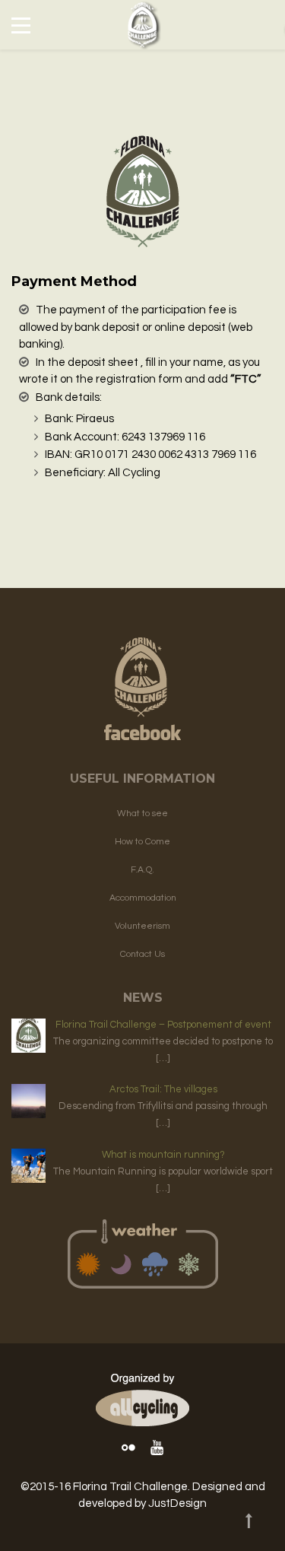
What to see (142, 813)
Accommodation (142, 898)
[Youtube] (157, 1448)
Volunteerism (142, 926)
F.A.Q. (142, 870)
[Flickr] (128, 1448)
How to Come (142, 842)
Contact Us (142, 954)
